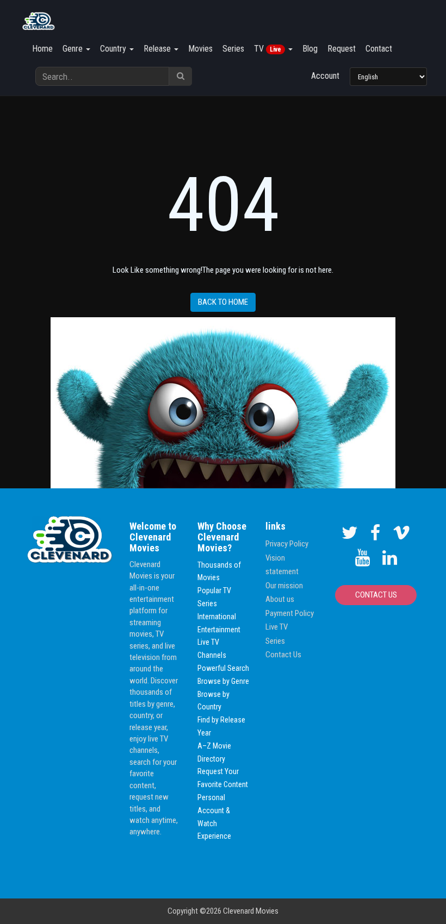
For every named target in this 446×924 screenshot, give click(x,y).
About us (279, 599)
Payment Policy (289, 613)
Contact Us (283, 654)
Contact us (376, 595)
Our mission (284, 585)
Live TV (276, 627)
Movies (200, 48)
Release (158, 48)
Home (42, 48)
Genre (74, 48)
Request (341, 48)
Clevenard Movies (250, 911)
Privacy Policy (286, 544)
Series (233, 48)
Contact (379, 48)
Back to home (223, 302)
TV (267, 48)
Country (114, 48)
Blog (310, 48)
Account (325, 76)
